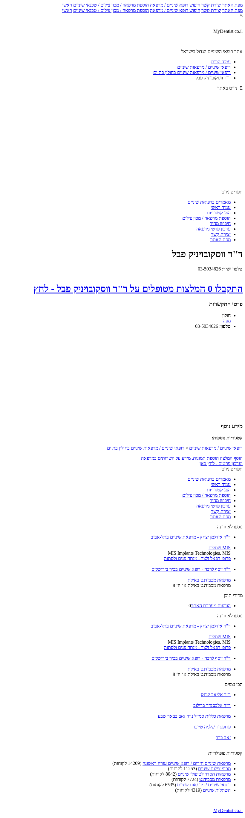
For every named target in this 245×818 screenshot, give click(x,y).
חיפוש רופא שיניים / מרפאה (175, 4)
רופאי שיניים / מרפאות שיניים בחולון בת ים (145, 447)
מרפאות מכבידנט (215, 779)
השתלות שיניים (217, 790)
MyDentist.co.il (228, 810)
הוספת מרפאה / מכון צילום (206, 218)
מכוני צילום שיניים (214, 768)
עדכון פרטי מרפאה (213, 228)
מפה (227, 320)
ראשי (67, 4)
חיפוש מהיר (220, 223)
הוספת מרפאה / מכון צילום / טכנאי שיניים (111, 4)
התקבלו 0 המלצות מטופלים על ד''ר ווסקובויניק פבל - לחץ (138, 288)
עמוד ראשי (221, 207)
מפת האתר (232, 4)
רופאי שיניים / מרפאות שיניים (216, 447)
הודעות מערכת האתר (211, 605)
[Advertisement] (122, 142)
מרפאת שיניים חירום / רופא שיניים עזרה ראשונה (187, 763)
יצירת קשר (211, 4)
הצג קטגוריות (219, 212)
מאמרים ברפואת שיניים (209, 201)
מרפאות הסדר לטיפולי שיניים (204, 774)
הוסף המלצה (231, 458)
